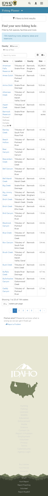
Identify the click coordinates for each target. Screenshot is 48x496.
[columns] (43, 55)
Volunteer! (24, 488)
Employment (24, 436)
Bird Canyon (8, 213)
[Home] (9, 3)
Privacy (24, 442)
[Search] (29, 3)
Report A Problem (24, 433)
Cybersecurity (24, 449)
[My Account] (36, 3)
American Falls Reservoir (7, 68)
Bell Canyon (8, 169)
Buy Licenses (24, 464)
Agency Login (24, 452)
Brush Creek (8, 252)
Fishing (24, 409)
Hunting (24, 406)
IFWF (24, 478)
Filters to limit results (25, 18)
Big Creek (7, 185)
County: (5, 46)
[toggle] (37, 55)
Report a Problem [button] (14, 324)
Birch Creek (7, 199)
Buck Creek (7, 265)
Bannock (15, 46)
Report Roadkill (24, 492)
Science (24, 427)
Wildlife (24, 415)
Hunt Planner (24, 468)
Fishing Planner (24, 475)
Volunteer (24, 439)
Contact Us (24, 430)
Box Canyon (8, 242)
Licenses (24, 412)
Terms (24, 446)
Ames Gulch (8, 75)
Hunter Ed (24, 471)
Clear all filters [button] (9, 50)
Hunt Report (24, 482)
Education (24, 418)
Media (24, 424)
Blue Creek (7, 233)
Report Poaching (24, 485)
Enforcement (24, 421)
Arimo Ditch (8, 85)
